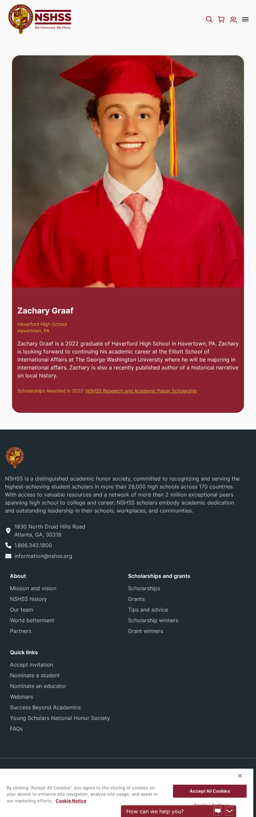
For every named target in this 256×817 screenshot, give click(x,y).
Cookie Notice (71, 800)
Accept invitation (31, 664)
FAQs (16, 728)
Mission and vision (33, 588)
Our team (21, 609)
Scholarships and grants (159, 576)
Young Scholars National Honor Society (60, 718)
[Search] (209, 19)
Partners (20, 631)
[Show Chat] (217, 811)
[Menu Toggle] (245, 19)
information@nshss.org (43, 556)
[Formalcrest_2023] (14, 457)
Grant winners (145, 631)
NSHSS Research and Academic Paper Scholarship (141, 390)
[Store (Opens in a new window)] (221, 19)
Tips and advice (148, 609)
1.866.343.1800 (33, 545)
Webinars (21, 696)
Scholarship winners (153, 620)
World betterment (32, 620)
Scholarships (144, 588)
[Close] (240, 776)
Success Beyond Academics (45, 707)
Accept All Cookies (210, 791)
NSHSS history (28, 599)
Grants (136, 599)
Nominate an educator (38, 686)
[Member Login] (233, 19)
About (18, 576)
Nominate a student (35, 675)
